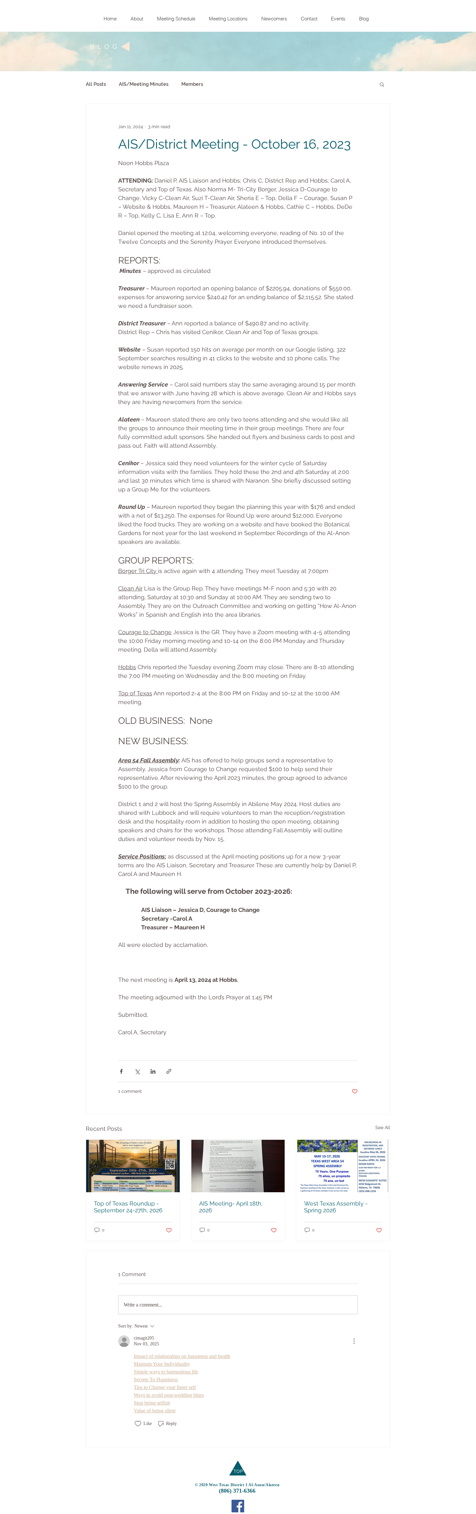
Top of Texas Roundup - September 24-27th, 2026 (128, 1207)
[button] (382, 84)
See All (382, 1127)
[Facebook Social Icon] (238, 1506)
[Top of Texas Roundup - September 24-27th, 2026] (133, 1166)
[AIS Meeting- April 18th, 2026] (238, 1166)
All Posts (96, 84)
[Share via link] (169, 1071)
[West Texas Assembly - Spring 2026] (343, 1166)
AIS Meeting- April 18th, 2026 (231, 1207)
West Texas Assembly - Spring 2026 (336, 1207)
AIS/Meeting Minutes (143, 84)
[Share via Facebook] (121, 1071)
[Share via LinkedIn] (153, 1071)
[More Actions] (354, 1341)
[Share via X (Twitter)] (137, 1071)
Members (192, 84)
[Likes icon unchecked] (138, 1424)
